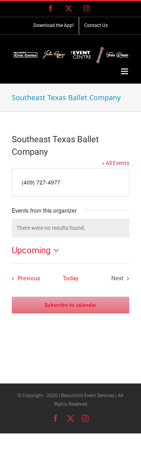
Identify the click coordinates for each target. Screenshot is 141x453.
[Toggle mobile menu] (125, 71)
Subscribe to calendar (70, 305)
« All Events (115, 163)
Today (70, 278)
